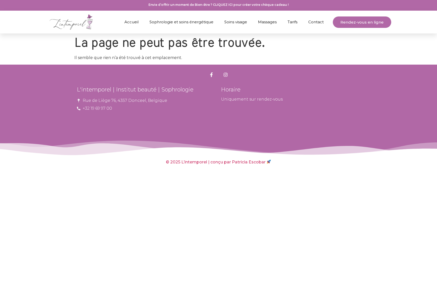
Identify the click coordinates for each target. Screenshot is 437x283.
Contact (316, 22)
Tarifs (292, 22)
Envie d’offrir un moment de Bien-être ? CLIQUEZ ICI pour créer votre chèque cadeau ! (218, 5)
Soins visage (235, 22)
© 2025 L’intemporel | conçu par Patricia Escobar (216, 162)
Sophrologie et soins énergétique (181, 22)
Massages (267, 22)
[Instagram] (225, 74)
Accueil (131, 22)
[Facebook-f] (211, 74)
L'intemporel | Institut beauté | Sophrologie (135, 89)
